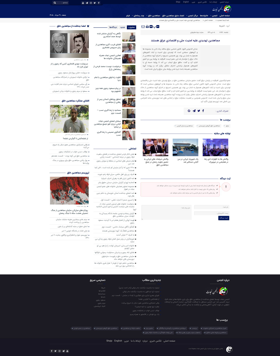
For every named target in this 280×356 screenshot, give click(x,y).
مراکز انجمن (193, 15)
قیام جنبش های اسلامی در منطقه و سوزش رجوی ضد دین (115, 162)
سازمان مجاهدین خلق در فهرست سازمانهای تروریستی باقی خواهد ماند (118, 258)
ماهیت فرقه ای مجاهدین (131, 328)
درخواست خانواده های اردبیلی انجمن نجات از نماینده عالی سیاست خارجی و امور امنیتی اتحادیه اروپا (116, 207)
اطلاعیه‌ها (102, 290)
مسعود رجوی (100, 300)
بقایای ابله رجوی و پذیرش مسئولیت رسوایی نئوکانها (114, 252)
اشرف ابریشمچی (99, 306)
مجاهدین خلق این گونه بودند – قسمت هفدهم (69, 156)
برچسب (194, 328)
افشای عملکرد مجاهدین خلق (75, 101)
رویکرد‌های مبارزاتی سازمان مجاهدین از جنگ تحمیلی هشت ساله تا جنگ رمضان (69, 212)
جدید (122, 27)
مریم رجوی (101, 303)
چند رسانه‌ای (139, 15)
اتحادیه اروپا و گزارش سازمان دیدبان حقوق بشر (116, 182)
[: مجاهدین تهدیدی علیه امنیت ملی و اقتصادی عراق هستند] (143, 26)
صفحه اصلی (224, 15)
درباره (145, 341)
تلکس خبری (202, 2)
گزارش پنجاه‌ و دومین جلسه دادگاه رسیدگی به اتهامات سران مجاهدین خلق (116, 215)
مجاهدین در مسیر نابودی (82, 328)
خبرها (103, 287)
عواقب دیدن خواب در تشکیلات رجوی (73, 151)
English (186, 2)
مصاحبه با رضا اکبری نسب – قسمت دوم (109, 112)
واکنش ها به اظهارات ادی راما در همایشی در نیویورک (216, 160)
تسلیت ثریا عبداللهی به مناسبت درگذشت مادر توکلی (141, 291)
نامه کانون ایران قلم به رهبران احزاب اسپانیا (117, 178)
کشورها (222, 25)
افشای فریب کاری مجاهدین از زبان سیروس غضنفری (108, 46)
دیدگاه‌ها (113, 27)
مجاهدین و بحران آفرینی (185, 126)
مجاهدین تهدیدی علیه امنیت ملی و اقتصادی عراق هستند (185, 40)
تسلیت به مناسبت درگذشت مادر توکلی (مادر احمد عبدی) (139, 287)
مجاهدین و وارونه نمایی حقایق (216, 332)
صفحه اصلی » (208, 20)
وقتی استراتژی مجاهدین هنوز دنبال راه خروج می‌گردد (71, 146)
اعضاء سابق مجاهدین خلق (173, 15)
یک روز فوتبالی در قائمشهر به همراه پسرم (145, 314)
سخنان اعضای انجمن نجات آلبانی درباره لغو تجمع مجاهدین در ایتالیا (107, 124)
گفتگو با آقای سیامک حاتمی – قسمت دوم (118, 227)
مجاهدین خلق (154, 15)
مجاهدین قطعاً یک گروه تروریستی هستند (118, 231)
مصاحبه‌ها (101, 294)
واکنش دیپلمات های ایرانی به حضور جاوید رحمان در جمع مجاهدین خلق (156, 162)
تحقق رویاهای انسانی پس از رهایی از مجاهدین (109, 101)
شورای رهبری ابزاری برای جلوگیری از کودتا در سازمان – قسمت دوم (136, 295)
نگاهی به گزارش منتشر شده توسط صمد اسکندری (109, 35)
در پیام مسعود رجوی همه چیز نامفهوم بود (108, 90)
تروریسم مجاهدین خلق (78, 173)
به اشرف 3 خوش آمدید (125, 235)
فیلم (128, 15)
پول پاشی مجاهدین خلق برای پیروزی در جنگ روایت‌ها (70, 162)
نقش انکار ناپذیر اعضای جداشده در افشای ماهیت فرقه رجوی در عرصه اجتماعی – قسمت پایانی (115, 156)
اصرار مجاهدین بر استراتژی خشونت (214, 328)
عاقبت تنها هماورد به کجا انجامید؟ (147, 306)
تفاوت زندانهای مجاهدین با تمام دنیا (107, 79)
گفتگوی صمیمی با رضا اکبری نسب (109, 133)
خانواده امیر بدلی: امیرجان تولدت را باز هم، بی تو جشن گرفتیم (115, 247)
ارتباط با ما (213, 2)
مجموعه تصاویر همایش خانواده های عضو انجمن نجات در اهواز (115, 188)
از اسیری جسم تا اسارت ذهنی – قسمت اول (117, 200)
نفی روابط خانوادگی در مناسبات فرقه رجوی (158, 332)
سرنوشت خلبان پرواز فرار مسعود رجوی (73, 73)
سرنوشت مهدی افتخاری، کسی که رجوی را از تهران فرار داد (69, 65)
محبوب (131, 27)
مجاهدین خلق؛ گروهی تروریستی (209, 126)
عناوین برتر (149, 328)
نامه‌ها (103, 297)
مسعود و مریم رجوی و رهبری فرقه (189, 332)
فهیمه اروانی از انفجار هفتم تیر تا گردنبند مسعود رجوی (116, 221)
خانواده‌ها (204, 15)
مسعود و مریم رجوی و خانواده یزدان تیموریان (70, 91)
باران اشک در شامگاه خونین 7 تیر (75, 231)
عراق (227, 126)
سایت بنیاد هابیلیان (196, 32)
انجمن (214, 15)
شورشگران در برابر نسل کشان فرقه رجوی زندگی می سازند (114, 240)
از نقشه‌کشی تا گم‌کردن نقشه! (75, 138)
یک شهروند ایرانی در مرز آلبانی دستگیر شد (188, 160)
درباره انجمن (224, 2)
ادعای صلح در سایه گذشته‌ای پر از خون (73, 226)
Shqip (178, 2)
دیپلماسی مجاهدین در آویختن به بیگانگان (172, 328)
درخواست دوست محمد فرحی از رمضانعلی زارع (107, 68)
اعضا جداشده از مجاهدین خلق (71, 26)
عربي (193, 2)
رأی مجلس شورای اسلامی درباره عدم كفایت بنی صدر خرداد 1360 (70, 85)
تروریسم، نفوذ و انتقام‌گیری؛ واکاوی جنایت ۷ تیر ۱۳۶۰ (70, 236)
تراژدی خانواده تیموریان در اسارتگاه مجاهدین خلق (71, 78)
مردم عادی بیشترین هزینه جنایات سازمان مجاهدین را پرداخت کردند (72, 221)
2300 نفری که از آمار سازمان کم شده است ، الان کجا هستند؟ (114, 169)
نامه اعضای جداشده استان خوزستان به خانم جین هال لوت (115, 194)
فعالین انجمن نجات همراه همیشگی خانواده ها (110, 57)
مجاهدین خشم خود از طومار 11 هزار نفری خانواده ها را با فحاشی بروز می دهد (114, 264)
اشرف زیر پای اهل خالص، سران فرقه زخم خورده (116, 174)
